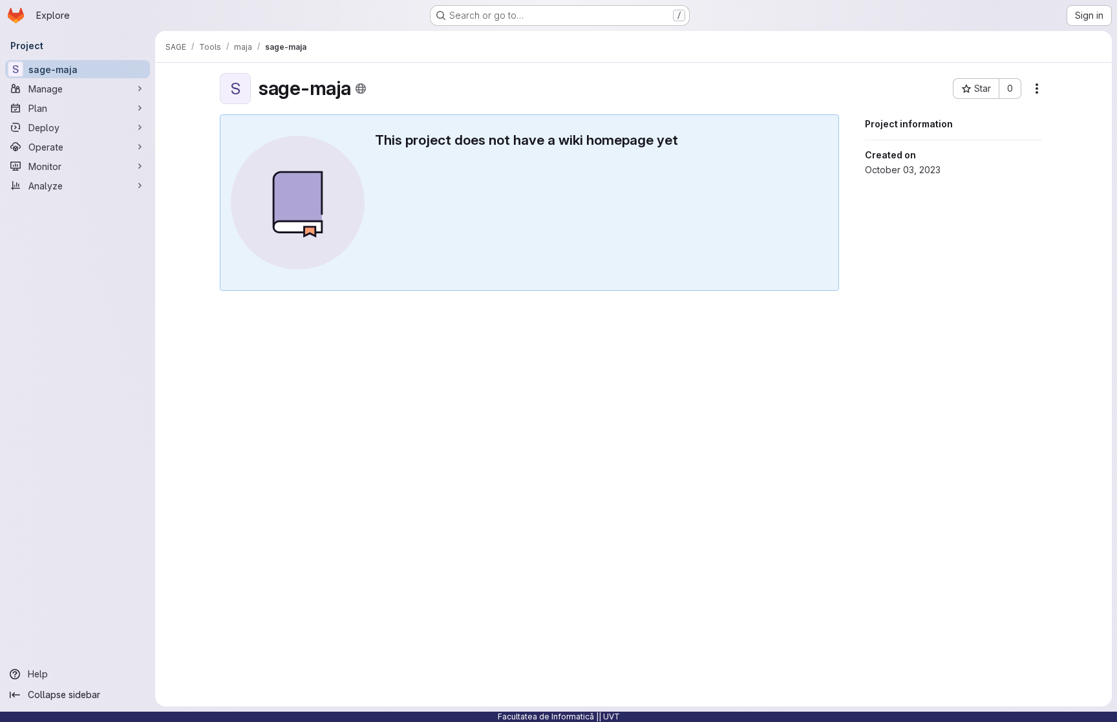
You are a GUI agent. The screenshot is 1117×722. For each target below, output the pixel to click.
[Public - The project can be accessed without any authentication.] (361, 88)
